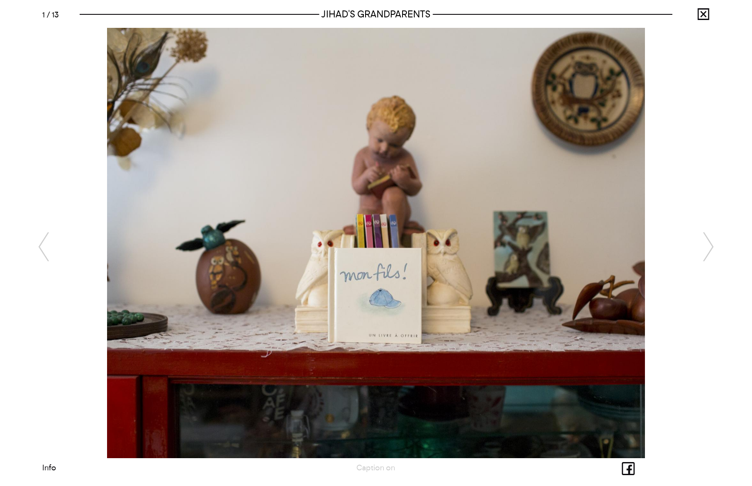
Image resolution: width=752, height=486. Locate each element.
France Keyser (695, 17)
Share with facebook (620, 468)
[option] (376, 243)
